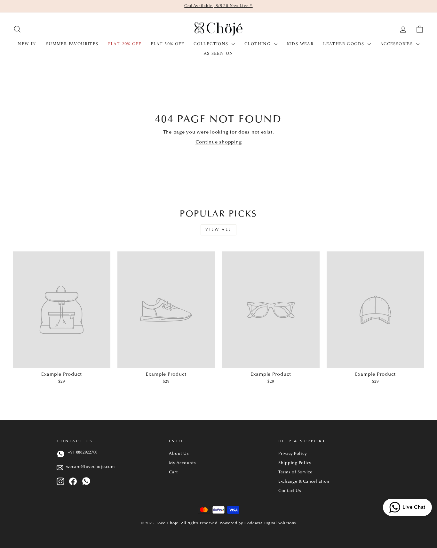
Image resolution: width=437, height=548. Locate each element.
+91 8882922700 (83, 452)
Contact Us (289, 491)
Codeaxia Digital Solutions (270, 523)
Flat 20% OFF (124, 44)
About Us (179, 454)
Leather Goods (344, 44)
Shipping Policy (294, 463)
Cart (173, 472)
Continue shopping (218, 142)
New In (27, 44)
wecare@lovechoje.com (90, 467)
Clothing (258, 44)
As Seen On (219, 54)
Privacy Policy (292, 454)
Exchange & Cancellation (304, 482)
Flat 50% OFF (167, 44)
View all (218, 230)
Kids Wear (300, 44)
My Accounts (182, 463)
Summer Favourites (72, 44)
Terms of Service (295, 472)
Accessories (397, 44)
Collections (212, 44)
